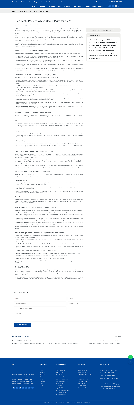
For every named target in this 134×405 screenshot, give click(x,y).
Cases (115, 336)
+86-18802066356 (116, 2)
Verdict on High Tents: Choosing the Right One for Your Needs (104, 55)
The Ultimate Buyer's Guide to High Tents (61, 340)
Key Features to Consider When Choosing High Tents (104, 42)
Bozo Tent (15, 11)
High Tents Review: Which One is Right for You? (34, 11)
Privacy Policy (85, 402)
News (119, 336)
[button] (104, 6)
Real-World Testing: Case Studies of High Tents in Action (104, 53)
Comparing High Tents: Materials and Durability (103, 45)
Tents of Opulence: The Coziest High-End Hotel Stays (64, 343)
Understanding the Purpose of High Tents (101, 40)
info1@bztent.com (103, 2)
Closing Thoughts (95, 58)
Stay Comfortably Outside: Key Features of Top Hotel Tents (28, 343)
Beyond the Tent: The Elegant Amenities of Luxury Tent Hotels (104, 343)
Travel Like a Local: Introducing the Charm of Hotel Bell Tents (103, 340)
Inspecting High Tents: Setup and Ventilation (102, 50)
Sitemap (77, 402)
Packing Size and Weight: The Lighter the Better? (103, 47)
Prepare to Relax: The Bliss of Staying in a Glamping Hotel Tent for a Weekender (23, 340)
